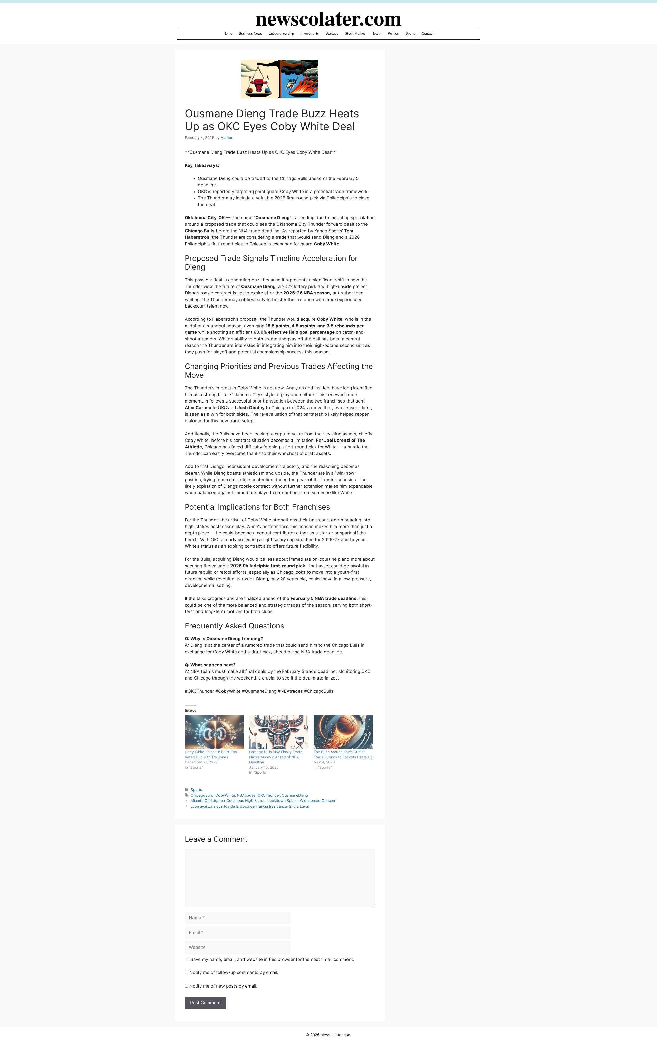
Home (228, 33)
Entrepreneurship (281, 33)
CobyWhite (225, 795)
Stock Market (355, 33)
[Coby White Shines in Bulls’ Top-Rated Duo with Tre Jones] (214, 732)
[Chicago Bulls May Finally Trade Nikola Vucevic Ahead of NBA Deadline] (278, 732)
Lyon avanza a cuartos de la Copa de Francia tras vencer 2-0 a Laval (250, 806)
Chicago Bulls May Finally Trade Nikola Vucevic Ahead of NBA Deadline (275, 757)
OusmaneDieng (295, 795)
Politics (393, 33)
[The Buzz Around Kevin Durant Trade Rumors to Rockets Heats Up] (343, 732)
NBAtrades (246, 795)
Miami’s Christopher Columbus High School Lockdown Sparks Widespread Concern (263, 800)
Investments (310, 33)
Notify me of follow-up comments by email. (233, 972)
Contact (427, 33)
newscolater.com (328, 17)
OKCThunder (269, 795)
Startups (332, 33)
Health (376, 33)
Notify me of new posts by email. (223, 986)
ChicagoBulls (202, 795)
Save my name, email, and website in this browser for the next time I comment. (272, 959)
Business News (250, 33)
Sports (410, 33)
